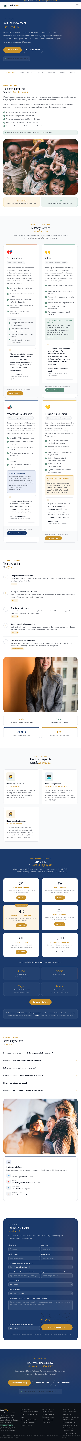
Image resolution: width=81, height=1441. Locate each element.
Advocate (51, 72)
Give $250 (59, 924)
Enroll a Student (63, 1383)
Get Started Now (33, 50)
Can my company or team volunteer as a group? (40, 1075)
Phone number (46, 1254)
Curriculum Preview (27, 1422)
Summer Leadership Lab (29, 1412)
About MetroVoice (69, 1412)
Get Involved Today (19, 1383)
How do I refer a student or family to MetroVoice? (40, 1090)
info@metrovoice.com (71, 1417)
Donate (62, 72)
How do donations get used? (40, 1083)
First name (12, 1245)
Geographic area (14, 1289)
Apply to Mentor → (15, 393)
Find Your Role (12, 50)
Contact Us (59, 952)
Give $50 (60, 897)
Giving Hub (46, 1422)
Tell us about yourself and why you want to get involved (27, 1298)
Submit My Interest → (57, 1327)
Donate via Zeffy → (53, 538)
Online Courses (26, 1425)
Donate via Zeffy (52, 1)
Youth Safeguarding (70, 1433)
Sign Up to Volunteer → (54, 390)
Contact (72, 72)
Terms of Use (68, 1430)
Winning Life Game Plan (29, 1420)
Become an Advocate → (17, 533)
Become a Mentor (26, 72)
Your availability (14, 1281)
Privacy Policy (45, 1320)
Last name (45, 1245)
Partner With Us (47, 1420)
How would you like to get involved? (20, 1263)
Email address (13, 1254)
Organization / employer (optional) (53, 1272)
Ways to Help (10, 72)
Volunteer (40, 72)
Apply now (42, 1)
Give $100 (21, 925)
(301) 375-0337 (68, 1420)
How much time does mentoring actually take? (40, 1060)
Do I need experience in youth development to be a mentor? (40, 1053)
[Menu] (77, 5)
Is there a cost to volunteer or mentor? (40, 1068)
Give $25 (21, 897)
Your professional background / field (21, 1272)
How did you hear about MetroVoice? (21, 1324)
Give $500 (21, 952)
